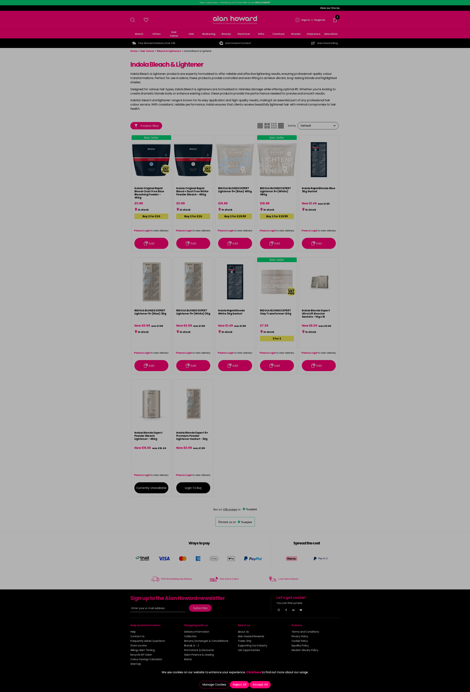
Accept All (260, 684)
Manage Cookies (214, 684)
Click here (253, 672)
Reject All (239, 684)
